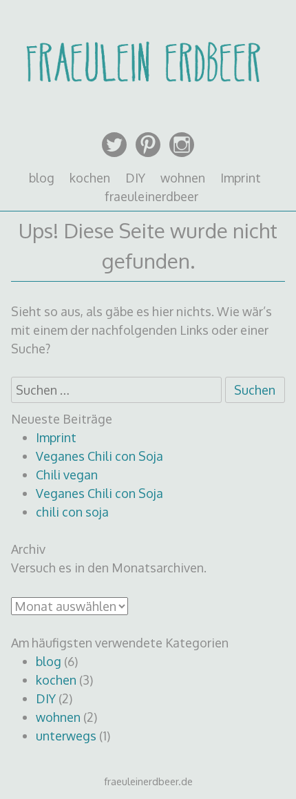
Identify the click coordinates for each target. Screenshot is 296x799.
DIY (135, 177)
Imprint (240, 177)
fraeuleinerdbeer (151, 196)
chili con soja (72, 511)
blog (41, 177)
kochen (90, 177)
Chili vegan (67, 474)
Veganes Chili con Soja (99, 456)
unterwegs (66, 735)
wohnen (182, 177)
